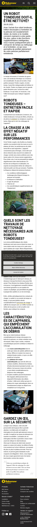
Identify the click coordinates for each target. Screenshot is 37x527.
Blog (21, 501)
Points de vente (24, 489)
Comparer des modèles (27, 491)
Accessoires (5, 493)
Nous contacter (24, 499)
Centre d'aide (5, 501)
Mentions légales (25, 508)
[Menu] (34, 3)
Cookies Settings (18, 262)
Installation (5, 499)
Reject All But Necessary (18, 267)
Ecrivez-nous (24, 518)
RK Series (4, 491)
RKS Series (5, 489)
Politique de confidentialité (27, 503)
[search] (29, 3)
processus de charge (23, 302)
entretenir (14, 119)
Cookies (22, 505)
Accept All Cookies (18, 272)
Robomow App (6, 503)
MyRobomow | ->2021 (8, 505)
